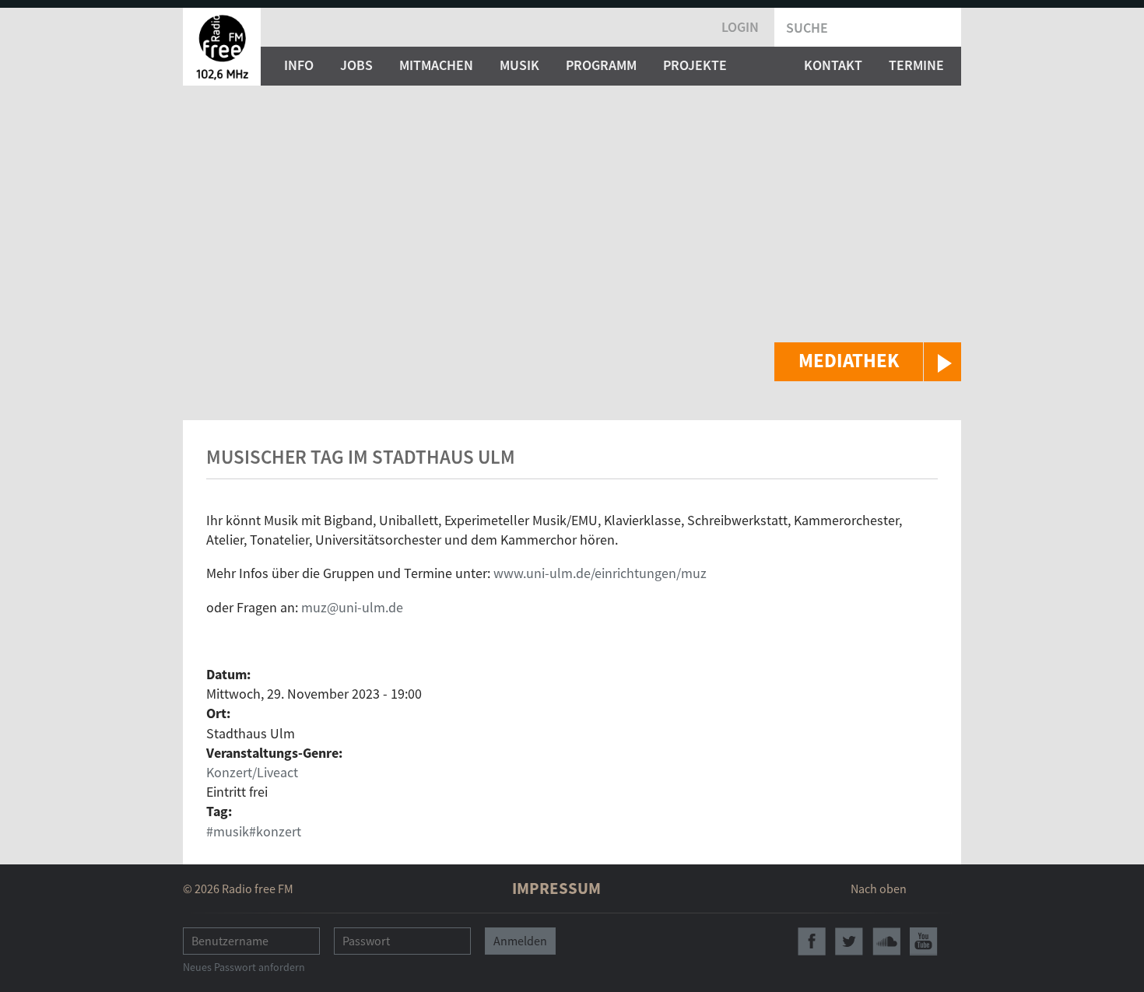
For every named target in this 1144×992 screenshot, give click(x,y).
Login (740, 27)
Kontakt (833, 65)
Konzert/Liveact (252, 772)
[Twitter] (849, 941)
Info (299, 65)
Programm (601, 65)
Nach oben (879, 888)
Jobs (356, 65)
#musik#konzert (253, 831)
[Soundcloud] (886, 941)
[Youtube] (924, 941)
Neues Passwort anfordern (244, 967)
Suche (807, 28)
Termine (916, 65)
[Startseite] (222, 47)
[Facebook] (812, 941)
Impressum (556, 888)
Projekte (695, 65)
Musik (519, 65)
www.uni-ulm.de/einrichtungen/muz (600, 573)
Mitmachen (436, 65)
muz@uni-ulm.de (352, 607)
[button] (867, 361)
